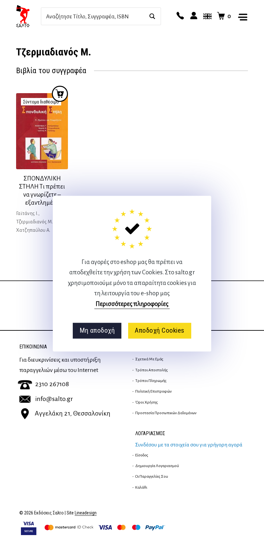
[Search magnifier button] (152, 16)
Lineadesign (86, 513)
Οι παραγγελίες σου (151, 476)
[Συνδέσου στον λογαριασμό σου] (192, 16)
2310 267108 (52, 383)
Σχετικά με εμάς (149, 359)
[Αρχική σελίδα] (28, 16)
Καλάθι (141, 487)
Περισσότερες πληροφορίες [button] (132, 303)
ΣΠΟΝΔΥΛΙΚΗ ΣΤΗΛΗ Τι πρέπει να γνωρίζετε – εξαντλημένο (42, 190)
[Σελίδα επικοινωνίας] (179, 16)
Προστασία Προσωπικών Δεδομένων (165, 413)
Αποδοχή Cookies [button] (159, 331)
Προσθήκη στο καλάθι (60, 94)
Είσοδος (141, 455)
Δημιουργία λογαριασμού (157, 466)
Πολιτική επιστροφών (153, 391)
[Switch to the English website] (206, 16)
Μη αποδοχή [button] (97, 331)
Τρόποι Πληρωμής (150, 380)
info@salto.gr (54, 398)
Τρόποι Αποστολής (151, 370)
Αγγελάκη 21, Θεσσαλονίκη (72, 413)
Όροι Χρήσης (146, 402)
